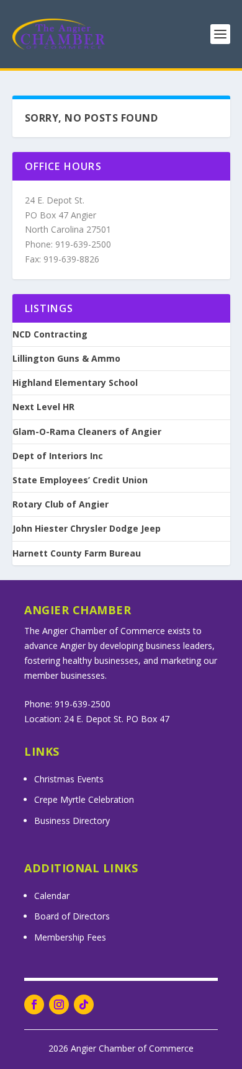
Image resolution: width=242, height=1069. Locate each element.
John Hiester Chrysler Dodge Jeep (86, 528)
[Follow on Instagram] (59, 1004)
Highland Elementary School (75, 382)
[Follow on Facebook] (34, 1004)
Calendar (51, 895)
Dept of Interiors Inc (57, 456)
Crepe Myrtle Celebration (84, 799)
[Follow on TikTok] (84, 1004)
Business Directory (72, 820)
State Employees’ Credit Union (80, 480)
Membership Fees (70, 937)
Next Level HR (43, 407)
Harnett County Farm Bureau (76, 553)
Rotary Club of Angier (60, 504)
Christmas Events (69, 779)
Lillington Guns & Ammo (66, 358)
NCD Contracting (49, 334)
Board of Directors (72, 916)
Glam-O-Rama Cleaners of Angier (86, 431)
